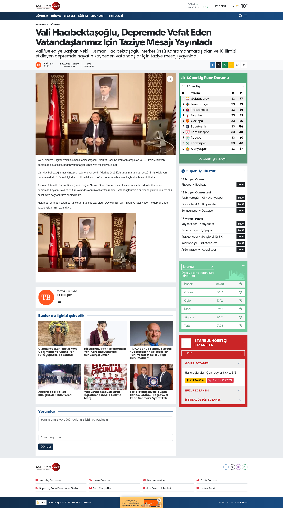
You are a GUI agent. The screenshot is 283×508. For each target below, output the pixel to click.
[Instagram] (238, 467)
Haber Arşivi (208, 488)
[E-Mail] (59, 302)
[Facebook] (226, 467)
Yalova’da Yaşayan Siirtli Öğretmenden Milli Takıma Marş (103, 395)
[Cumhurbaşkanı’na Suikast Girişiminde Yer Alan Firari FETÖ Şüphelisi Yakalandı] (59, 333)
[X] (232, 467)
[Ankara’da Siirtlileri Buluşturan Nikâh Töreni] (59, 376)
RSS (42, 502)
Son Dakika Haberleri (158, 488)
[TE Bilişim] (46, 297)
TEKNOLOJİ (115, 16)
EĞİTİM (83, 16)
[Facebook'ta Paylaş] (212, 65)
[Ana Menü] (245, 16)
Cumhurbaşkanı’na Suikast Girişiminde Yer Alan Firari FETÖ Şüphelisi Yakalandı (57, 352)
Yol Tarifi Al (197, 380)
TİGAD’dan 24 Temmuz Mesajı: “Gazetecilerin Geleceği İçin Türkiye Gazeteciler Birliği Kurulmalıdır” (151, 353)
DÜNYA (56, 16)
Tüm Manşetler (102, 488)
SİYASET (69, 16)
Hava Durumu (102, 480)
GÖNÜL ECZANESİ (197, 363)
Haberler (41, 24)
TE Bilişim (65, 295)
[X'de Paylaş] (218, 65)
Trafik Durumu (208, 480)
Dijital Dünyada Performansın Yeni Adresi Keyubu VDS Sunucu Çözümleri (105, 352)
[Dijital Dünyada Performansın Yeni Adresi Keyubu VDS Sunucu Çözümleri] (105, 333)
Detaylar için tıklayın (213, 159)
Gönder (46, 447)
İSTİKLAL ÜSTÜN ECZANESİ (203, 400)
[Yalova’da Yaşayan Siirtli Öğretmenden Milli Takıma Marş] (105, 376)
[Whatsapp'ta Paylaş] (225, 65)
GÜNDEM (42, 16)
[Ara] (241, 16)
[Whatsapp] (244, 467)
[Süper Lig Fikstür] (243, 171)
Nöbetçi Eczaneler (51, 480)
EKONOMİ (97, 16)
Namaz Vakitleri (156, 480)
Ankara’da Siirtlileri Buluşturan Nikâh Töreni (55, 393)
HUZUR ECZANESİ (197, 390)
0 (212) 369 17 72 (222, 380)
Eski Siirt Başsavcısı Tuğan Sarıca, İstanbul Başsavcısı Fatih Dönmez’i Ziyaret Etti (149, 395)
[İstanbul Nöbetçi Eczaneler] (243, 343)
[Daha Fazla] (231, 65)
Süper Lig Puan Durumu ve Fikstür (59, 488)
